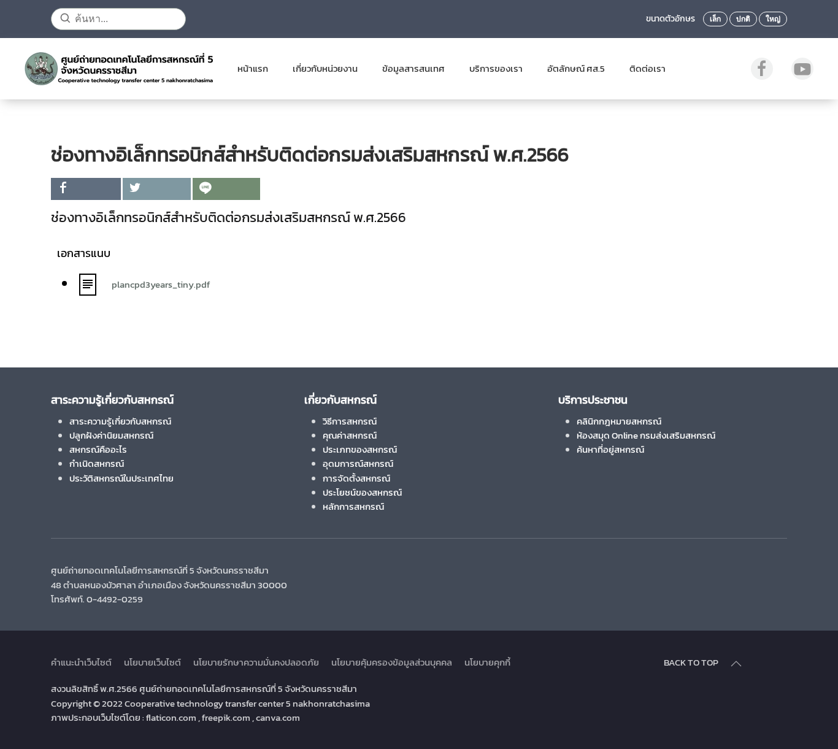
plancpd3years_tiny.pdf (161, 284)
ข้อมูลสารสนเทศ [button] (413, 68)
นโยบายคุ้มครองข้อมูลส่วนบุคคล (391, 662)
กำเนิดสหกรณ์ (96, 463)
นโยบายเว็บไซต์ (152, 662)
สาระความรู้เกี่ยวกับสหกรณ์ (120, 421)
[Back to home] (119, 68)
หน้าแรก (252, 68)
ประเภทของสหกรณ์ (360, 449)
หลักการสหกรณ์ (353, 506)
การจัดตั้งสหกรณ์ (356, 478)
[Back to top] (736, 664)
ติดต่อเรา (647, 68)
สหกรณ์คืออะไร (98, 449)
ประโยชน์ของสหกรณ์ (362, 492)
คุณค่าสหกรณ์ (350, 435)
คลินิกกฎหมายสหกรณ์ (619, 421)
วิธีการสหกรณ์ (350, 421)
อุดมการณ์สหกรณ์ (358, 463)
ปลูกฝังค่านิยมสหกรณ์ (111, 435)
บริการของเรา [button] (496, 68)
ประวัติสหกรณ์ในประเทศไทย (121, 478)
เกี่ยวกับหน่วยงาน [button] (325, 68)
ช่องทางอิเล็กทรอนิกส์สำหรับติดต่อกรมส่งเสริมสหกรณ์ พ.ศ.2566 (230, 217)
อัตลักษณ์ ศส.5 (576, 68)
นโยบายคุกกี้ (487, 662)
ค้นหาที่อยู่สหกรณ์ (610, 449)
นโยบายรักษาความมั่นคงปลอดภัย (256, 662)
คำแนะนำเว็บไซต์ (81, 662)
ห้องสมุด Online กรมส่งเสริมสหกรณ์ (646, 435)
